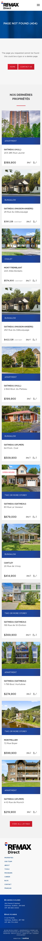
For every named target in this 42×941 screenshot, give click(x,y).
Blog (6, 880)
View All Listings (21, 824)
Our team (8, 861)
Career (7, 876)
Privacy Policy (16, 933)
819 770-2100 (13, 922)
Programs (8, 873)
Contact (7, 884)
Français (7, 888)
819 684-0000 (13, 908)
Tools (6, 869)
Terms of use (26, 933)
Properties (8, 857)
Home (12, 67)
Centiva (25, 938)
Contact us (26, 67)
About (7, 865)
